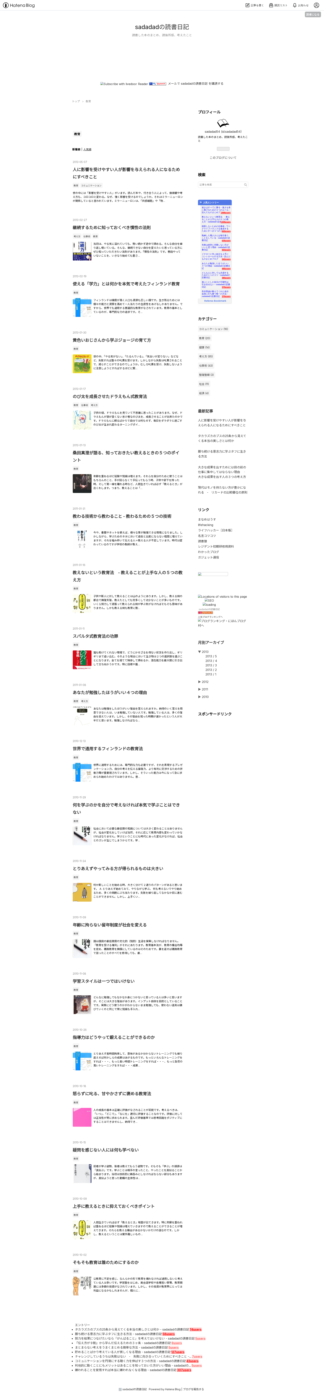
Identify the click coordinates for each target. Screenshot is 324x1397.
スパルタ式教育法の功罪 (95, 636)
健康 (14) (204, 347)
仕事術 (86, 236)
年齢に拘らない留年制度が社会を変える (110, 924)
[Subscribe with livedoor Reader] (124, 83)
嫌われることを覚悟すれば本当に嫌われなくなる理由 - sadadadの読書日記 (125, 1370)
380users (226, 278)
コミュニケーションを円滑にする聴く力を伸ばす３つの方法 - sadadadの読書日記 (130, 1361)
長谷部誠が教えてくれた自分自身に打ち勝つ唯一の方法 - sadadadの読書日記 (215, 292)
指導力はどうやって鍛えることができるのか (114, 1037)
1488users (226, 213)
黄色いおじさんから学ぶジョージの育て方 (112, 340)
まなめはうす (207, 519)
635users (226, 241)
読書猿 (202, 541)
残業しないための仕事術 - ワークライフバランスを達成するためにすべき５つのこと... (216, 227)
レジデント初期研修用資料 (216, 546)
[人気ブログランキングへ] (205, 613)
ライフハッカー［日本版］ (216, 530)
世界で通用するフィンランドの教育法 (108, 748)
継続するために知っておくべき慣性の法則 (112, 227)
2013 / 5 (211, 656)
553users (226, 250)
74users (196, 1329)
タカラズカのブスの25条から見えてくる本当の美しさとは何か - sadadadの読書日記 (132, 1329)
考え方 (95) (206, 356)
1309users (226, 222)
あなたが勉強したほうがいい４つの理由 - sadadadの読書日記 (216, 264)
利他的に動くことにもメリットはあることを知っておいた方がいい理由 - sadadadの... (133, 1365)
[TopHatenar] (213, 575)
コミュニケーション (91, 185)
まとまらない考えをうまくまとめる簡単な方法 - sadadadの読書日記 (121, 1347)
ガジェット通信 (208, 557)
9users (176, 1343)
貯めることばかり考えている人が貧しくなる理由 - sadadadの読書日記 (123, 1352)
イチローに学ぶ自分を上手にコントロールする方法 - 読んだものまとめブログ (216, 255)
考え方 (77, 236)
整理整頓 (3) (206, 374)
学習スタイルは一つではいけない (104, 981)
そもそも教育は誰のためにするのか (106, 1262)
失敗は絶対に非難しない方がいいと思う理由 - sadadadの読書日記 (216, 246)
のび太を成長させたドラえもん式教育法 (110, 396)
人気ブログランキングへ (210, 617)
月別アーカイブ (211, 642)
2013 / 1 (211, 674)
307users (184, 1370)
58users (168, 1334)
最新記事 (205, 411)
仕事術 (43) (206, 365)
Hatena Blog (173, 1389)
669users (226, 231)
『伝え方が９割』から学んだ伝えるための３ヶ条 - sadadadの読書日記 (123, 1343)
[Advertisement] (162, 68)
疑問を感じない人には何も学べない (106, 1150)
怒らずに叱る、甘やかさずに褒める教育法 (112, 1093)
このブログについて (223, 158)
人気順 (87, 149)
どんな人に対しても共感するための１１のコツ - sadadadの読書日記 (216, 274)
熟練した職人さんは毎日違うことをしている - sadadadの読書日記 (216, 236)
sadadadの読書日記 (162, 27)
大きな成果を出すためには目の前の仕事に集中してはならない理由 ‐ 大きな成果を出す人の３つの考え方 (223, 472)
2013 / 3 (211, 665)
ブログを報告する (193, 1389)
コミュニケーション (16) (213, 329)
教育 (76, 185)
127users (177, 1352)
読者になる (313, 14)
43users (192, 1361)
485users (226, 268)
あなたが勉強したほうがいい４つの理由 (110, 692)
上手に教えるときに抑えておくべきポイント (114, 1206)
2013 (205, 652)
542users (226, 259)
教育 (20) (204, 338)
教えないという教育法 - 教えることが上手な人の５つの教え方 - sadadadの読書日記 (216, 218)
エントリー (82, 1325)
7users (197, 1356)
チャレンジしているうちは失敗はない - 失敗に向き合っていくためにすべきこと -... (133, 1356)
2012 (205, 682)
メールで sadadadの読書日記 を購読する (196, 83)
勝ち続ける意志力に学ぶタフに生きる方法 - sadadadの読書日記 (118, 1334)
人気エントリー (211, 202)
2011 (205, 689)
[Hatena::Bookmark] (215, 301)
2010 (205, 697)
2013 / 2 (211, 670)
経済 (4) (204, 393)
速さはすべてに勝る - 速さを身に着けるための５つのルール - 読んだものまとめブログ (216, 208)
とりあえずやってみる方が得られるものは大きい (118, 868)
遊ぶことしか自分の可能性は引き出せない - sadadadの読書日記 (216, 283)
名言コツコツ (207, 536)
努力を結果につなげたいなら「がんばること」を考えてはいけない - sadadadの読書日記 (135, 1338)
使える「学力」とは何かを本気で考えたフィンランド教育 (126, 283)
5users (200, 1338)
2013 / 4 (211, 661)
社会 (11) (204, 384)
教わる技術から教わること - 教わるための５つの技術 (122, 516)
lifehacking (205, 525)
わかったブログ (208, 552)
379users (226, 287)
